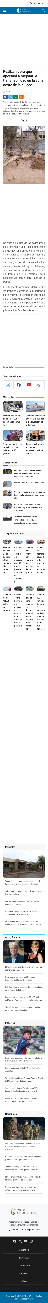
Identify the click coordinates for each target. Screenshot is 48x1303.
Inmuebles (24, 1258)
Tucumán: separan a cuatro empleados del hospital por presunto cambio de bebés (26, 520)
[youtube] (39, 3)
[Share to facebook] (5, 97)
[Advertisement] (24, 39)
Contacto (24, 1250)
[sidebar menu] (4, 10)
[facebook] (31, 3)
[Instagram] (31, 1241)
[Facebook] (15, 1241)
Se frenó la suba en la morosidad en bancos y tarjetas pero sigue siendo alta (29, 495)
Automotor (24, 1266)
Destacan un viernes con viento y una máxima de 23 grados (29, 560)
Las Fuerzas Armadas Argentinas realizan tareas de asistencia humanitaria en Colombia (28, 473)
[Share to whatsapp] (15, 97)
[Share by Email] (21, 97)
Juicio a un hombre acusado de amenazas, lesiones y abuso (41, 560)
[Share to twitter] (10, 97)
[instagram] (43, 3)
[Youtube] (26, 1241)
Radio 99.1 (24, 1273)
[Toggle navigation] (43, 10)
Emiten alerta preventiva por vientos (29, 483)
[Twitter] (20, 1241)
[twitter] (35, 3)
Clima (24, 1281)
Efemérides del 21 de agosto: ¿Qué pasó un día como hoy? (7, 560)
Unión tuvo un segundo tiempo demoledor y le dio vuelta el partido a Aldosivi (29, 507)
